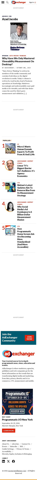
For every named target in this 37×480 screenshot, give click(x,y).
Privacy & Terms (23, 449)
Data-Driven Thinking (17, 56)
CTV (18, 183)
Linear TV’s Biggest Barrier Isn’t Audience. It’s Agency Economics (26, 170)
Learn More (8, 431)
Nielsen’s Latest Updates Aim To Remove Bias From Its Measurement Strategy (26, 190)
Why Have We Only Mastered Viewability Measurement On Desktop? (18, 61)
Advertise (15, 444)
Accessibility (6, 451)
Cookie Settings (8, 449)
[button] (7, 2)
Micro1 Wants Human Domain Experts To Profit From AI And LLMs (26, 150)
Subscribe (13, 446)
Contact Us (26, 444)
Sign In (31, 2)
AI (18, 144)
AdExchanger (9, 68)
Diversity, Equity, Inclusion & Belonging (17, 454)
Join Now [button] (29, 338)
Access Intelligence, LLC (17, 471)
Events (4, 446)
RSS (21, 446)
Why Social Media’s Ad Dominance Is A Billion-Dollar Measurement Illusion (24, 213)
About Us (5, 444)
